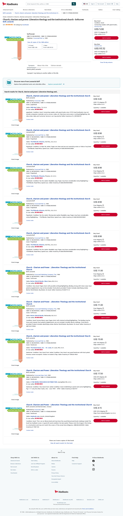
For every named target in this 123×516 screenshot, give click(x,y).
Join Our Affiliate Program (38, 463)
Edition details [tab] (56, 65)
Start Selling (116, 9)
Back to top (61, 452)
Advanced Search (8, 9)
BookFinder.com (61, 503)
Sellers (100, 9)
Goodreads (25, 24)
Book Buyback (35, 466)
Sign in (93, 4)
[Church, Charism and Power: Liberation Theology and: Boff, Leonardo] (15, 397)
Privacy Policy (55, 473)
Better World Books (37, 315)
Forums (54, 470)
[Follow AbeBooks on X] (93, 465)
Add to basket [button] (106, 38)
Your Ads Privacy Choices (58, 476)
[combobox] (49, 3)
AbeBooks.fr (45, 499)
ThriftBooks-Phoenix (37, 176)
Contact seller (30, 119)
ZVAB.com (101, 499)
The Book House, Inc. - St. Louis (40, 347)
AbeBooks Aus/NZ (68, 499)
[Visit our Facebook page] (93, 461)
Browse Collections (29, 9)
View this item (98, 26)
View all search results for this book (61, 443)
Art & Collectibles (66, 9)
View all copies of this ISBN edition (38, 42)
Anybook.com (34, 416)
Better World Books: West (39, 281)
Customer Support (77, 463)
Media (53, 463)
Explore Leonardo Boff (55, 84)
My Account (101, 4)
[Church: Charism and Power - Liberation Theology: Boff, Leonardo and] (15, 432)
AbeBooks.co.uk (23, 499)
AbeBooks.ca (80, 499)
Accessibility (55, 482)
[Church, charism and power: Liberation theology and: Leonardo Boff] (15, 157)
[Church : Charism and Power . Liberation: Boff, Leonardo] (15, 294)
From (32, 46)
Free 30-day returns (106, 62)
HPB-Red (33, 107)
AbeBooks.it (56, 499)
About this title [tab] (42, 65)
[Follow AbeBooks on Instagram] (93, 470)
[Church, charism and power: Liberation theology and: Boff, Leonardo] (15, 123)
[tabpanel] (59, 71)
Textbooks (85, 9)
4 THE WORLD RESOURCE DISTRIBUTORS (43, 382)
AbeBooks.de (35, 499)
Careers (54, 466)
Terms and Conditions (88, 508)
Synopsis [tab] (31, 65)
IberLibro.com (90, 499)
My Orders (13, 470)
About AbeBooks (56, 460)
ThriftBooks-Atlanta (37, 141)
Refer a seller (34, 470)
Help (117, 4)
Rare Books (48, 9)
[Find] (74, 3)
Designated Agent (56, 479)
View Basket (14, 473)
